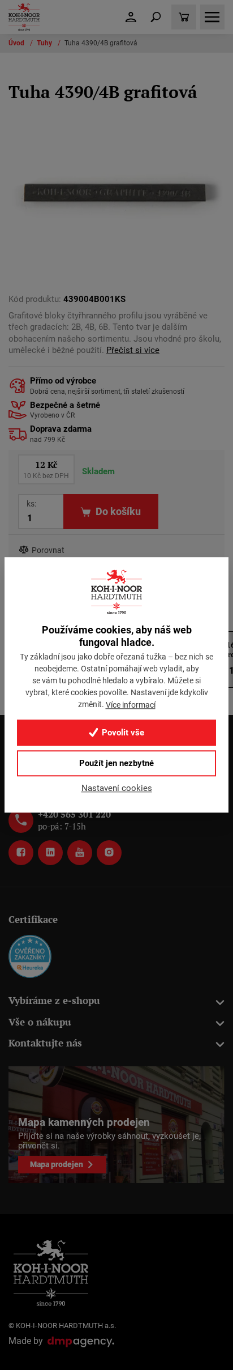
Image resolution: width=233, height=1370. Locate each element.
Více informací (131, 704)
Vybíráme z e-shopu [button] (54, 1000)
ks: (31, 503)
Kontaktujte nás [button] (45, 1042)
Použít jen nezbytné (116, 763)
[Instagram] (109, 852)
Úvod (17, 43)
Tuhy (45, 43)
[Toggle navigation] (155, 17)
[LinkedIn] (50, 852)
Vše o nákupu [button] (39, 1021)
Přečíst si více (132, 350)
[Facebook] (20, 852)
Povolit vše (122, 732)
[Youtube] (79, 852)
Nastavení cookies (116, 788)
